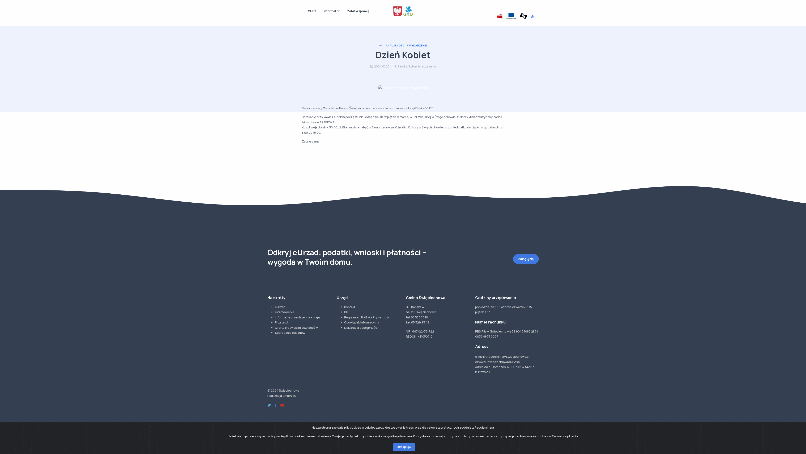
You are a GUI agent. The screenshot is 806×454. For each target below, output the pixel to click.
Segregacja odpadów (290, 333)
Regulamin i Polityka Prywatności (367, 317)
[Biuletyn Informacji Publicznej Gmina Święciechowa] (500, 16)
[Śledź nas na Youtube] (282, 405)
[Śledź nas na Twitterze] (269, 405)
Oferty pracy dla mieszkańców (296, 328)
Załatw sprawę (358, 11)
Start (312, 11)
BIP (346, 312)
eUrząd (280, 307)
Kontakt (349, 307)
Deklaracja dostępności (361, 328)
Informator (332, 11)
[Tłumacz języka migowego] (523, 16)
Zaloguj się (526, 259)
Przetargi (281, 322)
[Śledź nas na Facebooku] (275, 405)
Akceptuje (404, 447)
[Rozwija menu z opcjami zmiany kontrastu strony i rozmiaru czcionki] (532, 16)
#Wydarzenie (417, 45)
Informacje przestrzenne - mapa (298, 317)
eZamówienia (284, 312)
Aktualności (395, 45)
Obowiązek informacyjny (361, 322)
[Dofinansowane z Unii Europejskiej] (511, 16)
